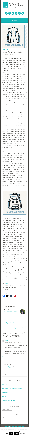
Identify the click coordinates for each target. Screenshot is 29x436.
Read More (22, 433)
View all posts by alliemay (10, 311)
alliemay (11, 54)
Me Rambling (5, 49)
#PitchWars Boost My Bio (8, 400)
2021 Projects (5, 392)
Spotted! (4, 396)
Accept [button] (11, 433)
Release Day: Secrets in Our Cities (18, 327)
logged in (10, 367)
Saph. (6, 340)
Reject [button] (16, 433)
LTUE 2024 (4, 384)
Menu (15, 20)
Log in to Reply (5, 356)
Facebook (24, 281)
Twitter (7, 283)
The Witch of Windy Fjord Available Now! (12, 388)
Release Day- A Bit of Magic (9, 322)
